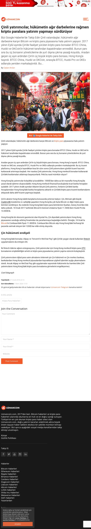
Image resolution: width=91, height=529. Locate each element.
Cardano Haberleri (9, 479)
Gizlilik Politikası (8, 438)
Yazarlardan (6, 500)
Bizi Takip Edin (45, 135)
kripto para (59, 141)
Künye (4, 435)
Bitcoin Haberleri (9, 468)
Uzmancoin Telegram (60, 287)
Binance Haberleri (9, 476)
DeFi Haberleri (7, 498)
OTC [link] (83, 248)
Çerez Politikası (20, 518)
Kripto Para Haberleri (11, 301)
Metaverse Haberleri (10, 495)
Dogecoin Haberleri (10, 482)
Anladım (18, 524)
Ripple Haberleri (8, 474)
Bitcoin (4, 223)
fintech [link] (87, 239)
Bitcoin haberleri (39, 414)
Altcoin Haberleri (9, 487)
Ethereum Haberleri (10, 471)
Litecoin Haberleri (9, 484)
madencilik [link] (6, 202)
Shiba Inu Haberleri (10, 492)
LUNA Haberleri (8, 490)
